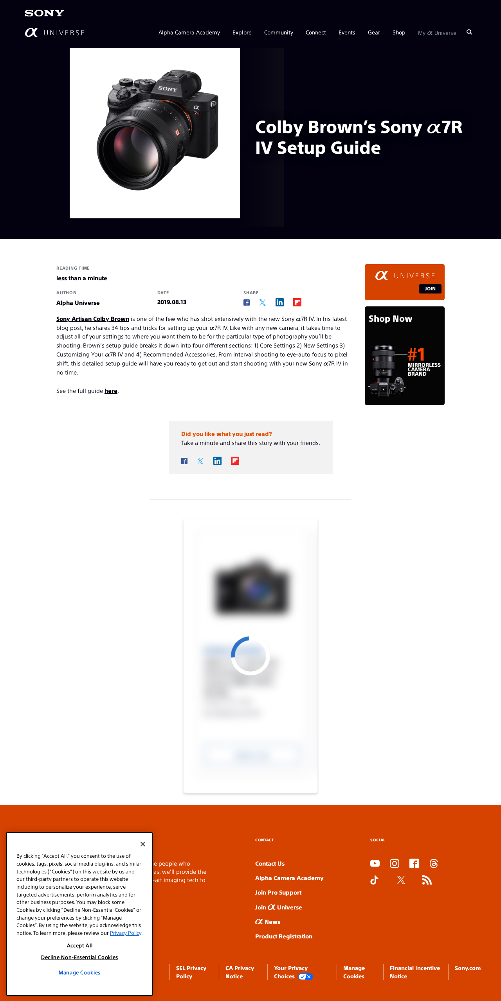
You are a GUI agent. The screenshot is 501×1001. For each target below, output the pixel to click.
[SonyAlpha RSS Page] (427, 880)
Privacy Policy (125, 932)
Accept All (80, 945)
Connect (316, 32)
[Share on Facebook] (246, 302)
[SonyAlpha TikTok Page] (374, 880)
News (271, 921)
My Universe (437, 32)
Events (347, 32)
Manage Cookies (80, 972)
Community (278, 32)
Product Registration (283, 936)
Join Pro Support (278, 892)
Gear (374, 32)
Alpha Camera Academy (189, 32)
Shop (399, 32)
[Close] (142, 844)
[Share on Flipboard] (297, 302)
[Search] (469, 32)
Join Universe (278, 907)
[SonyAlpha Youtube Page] (375, 864)
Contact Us (270, 863)
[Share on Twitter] (262, 302)
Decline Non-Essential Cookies (79, 957)
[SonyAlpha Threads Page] (433, 864)
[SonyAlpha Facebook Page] (414, 864)
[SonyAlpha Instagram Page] (394, 864)
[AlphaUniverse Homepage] (54, 32)
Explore (242, 32)
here (111, 390)
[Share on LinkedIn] (280, 302)
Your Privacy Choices (291, 971)
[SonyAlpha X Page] (401, 880)
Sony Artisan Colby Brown (92, 318)
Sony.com (468, 967)
